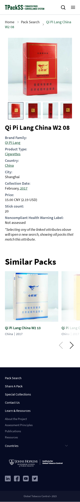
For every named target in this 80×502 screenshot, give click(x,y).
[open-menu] (73, 7)
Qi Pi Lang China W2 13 (23, 327)
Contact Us (12, 402)
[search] (64, 7)
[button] (15, 110)
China (9, 165)
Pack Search (30, 22)
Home (9, 22)
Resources (11, 437)
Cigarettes (13, 154)
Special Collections (18, 394)
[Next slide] (67, 69)
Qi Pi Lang (12, 142)
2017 (23, 188)
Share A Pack (14, 386)
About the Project (16, 419)
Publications (13, 431)
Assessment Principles (19, 425)
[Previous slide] (12, 69)
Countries (11, 446)
